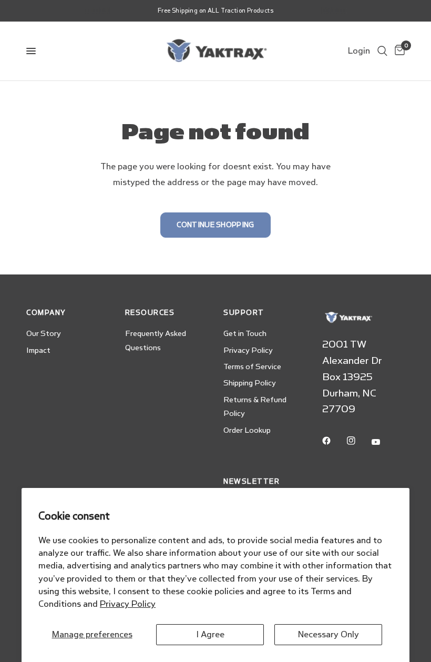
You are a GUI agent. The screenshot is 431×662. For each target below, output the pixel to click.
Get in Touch (244, 333)
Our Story (43, 333)
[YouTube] (383, 442)
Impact (38, 350)
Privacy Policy (128, 604)
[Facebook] (333, 440)
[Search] (382, 51)
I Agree (210, 634)
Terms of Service (252, 366)
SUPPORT (243, 313)
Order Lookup (247, 430)
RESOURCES (150, 313)
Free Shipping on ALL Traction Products (215, 10)
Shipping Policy (249, 383)
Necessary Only (328, 634)
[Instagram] (358, 440)
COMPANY (46, 313)
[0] (398, 51)
